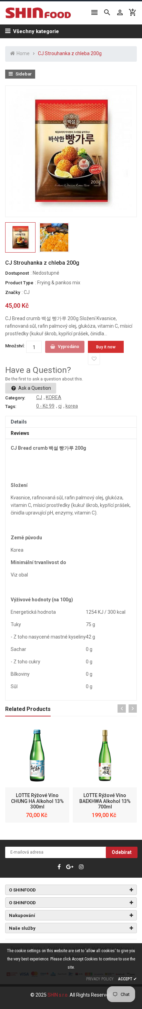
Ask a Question (34, 388)
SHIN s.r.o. (59, 995)
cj (60, 406)
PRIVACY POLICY (100, 979)
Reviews (20, 433)
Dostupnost (17, 273)
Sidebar (23, 74)
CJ (27, 292)
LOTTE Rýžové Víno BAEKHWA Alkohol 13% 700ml (105, 801)
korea (71, 406)
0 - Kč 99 (45, 406)
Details (19, 422)
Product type (19, 282)
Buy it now (105, 347)
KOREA (53, 397)
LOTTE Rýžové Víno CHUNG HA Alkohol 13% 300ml (37, 801)
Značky (12, 292)
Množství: (14, 345)
